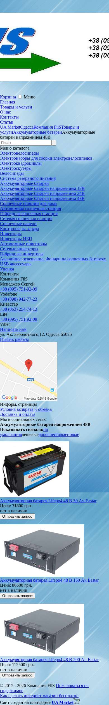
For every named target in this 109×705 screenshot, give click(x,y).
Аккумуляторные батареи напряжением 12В (42, 188)
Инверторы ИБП (16, 238)
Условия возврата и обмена (26, 409)
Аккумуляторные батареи (24, 183)
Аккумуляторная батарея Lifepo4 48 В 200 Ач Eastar (49, 659)
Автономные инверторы (23, 243)
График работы (14, 339)
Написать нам (13, 329)
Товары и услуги (16, 107)
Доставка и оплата (17, 414)
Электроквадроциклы (21, 163)
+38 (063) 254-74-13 (18, 309)
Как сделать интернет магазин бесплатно (39, 695)
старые (60, 434)
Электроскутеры (16, 168)
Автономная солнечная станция (30, 208)
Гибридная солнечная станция (29, 213)
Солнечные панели (18, 223)
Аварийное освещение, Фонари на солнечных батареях (53, 258)
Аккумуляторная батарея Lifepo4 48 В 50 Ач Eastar (48, 500)
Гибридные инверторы (22, 253)
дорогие (46, 434)
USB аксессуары (16, 263)
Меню (29, 97)
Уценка (7, 269)
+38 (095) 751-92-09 (18, 289)
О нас (5, 112)
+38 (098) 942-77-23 (18, 299)
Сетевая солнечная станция (26, 218)
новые (73, 434)
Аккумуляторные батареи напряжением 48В (42, 198)
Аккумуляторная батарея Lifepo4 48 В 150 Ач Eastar (49, 580)
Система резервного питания (28, 178)
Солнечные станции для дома (28, 203)
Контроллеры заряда (19, 228)
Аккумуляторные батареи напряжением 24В (42, 193)
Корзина (8, 97)
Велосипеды (12, 173)
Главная (7, 102)
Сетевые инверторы (19, 248)
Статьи (6, 122)
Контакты (9, 117)
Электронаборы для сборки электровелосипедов (46, 158)
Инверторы (11, 233)
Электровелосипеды (19, 153)
